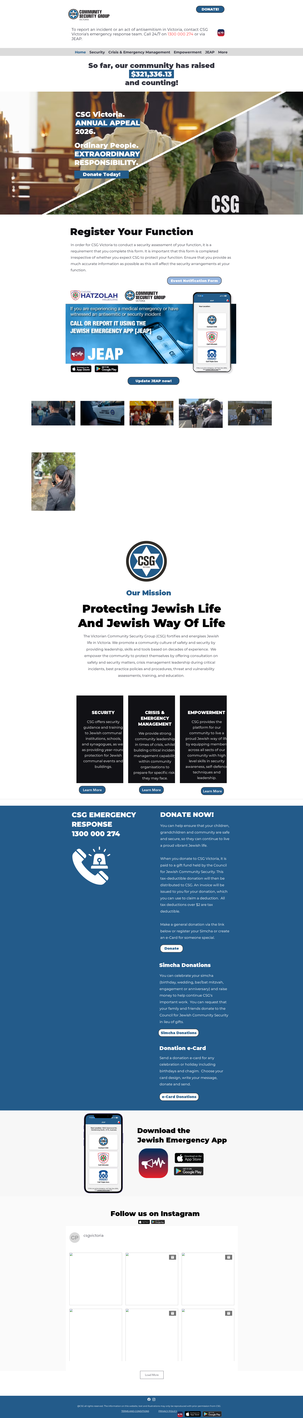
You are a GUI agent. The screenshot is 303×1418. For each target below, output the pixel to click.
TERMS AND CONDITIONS (135, 1411)
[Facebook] (149, 1399)
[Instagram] (154, 1399)
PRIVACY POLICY (168, 1411)
